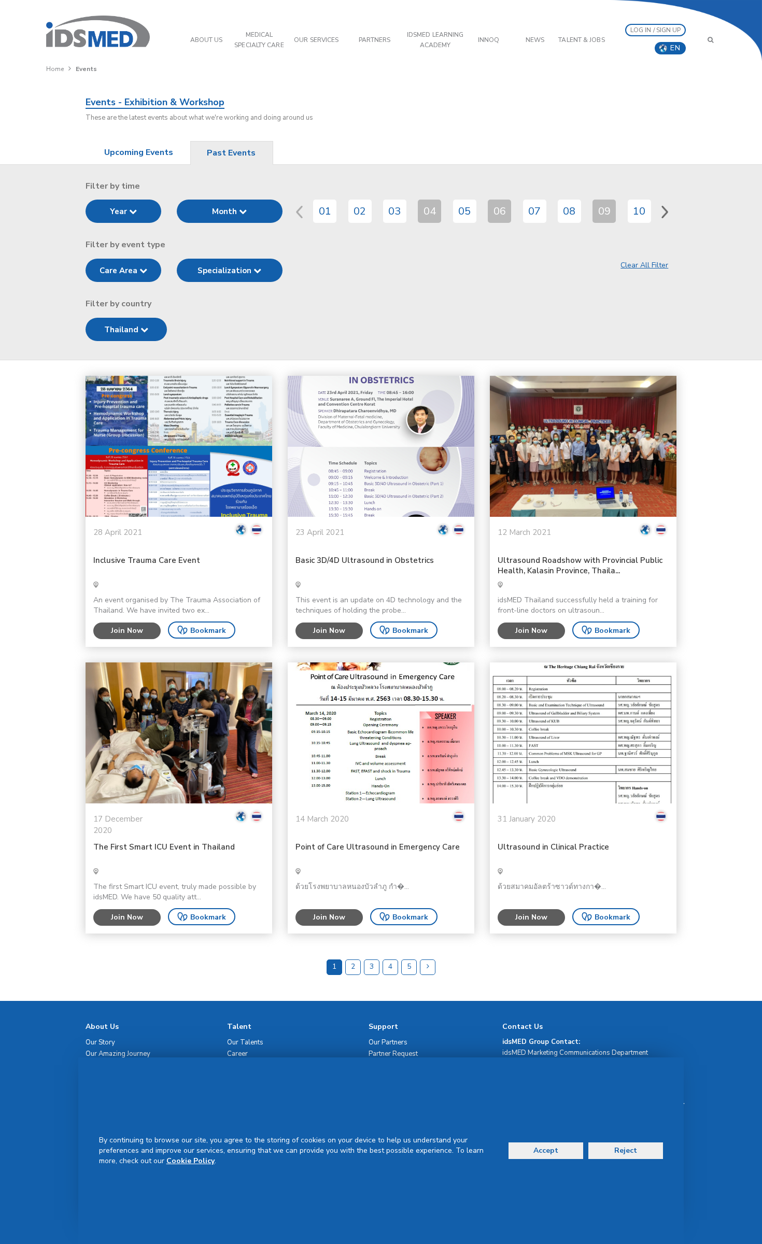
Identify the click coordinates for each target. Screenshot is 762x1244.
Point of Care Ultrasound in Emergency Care (377, 847)
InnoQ (489, 40)
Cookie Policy (190, 1161)
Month (225, 211)
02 (360, 211)
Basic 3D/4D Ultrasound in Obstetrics (364, 561)
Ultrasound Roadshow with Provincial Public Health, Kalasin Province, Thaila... (580, 566)
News (535, 40)
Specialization (225, 270)
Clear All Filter (644, 265)
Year (119, 211)
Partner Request (393, 1053)
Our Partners (388, 1042)
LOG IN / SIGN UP (655, 30)
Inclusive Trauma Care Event (146, 561)
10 (639, 211)
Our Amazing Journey (118, 1053)
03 (394, 211)
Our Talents (245, 1042)
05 (464, 211)
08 (569, 211)
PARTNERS (375, 40)
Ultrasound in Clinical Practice (553, 847)
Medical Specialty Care (259, 40)
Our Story (100, 1042)
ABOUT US (206, 40)
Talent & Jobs (581, 40)
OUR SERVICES (316, 40)
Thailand (122, 329)
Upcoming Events (138, 152)
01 (325, 211)
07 (534, 211)
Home (55, 69)
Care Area (119, 270)
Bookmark (208, 630)
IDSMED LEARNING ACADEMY (435, 40)
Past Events (231, 153)
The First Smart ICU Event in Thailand (164, 847)
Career (237, 1053)
